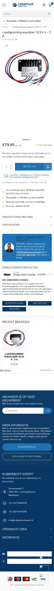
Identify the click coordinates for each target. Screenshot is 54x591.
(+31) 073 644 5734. (26, 254)
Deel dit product (37, 182)
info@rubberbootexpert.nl (30, 252)
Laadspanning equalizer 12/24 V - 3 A (29, 27)
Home (5, 27)
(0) (16, 39)
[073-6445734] (46, 560)
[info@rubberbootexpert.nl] (46, 569)
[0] (50, 5)
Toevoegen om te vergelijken (14, 182)
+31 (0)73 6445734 (18, 503)
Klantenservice (27, 446)
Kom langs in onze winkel (27, 456)
